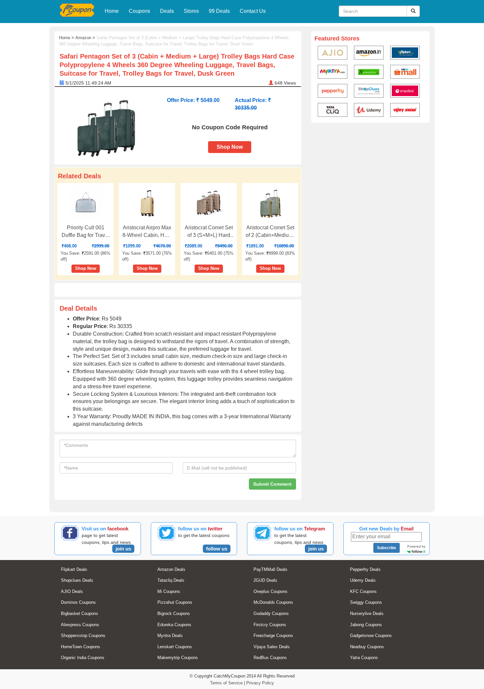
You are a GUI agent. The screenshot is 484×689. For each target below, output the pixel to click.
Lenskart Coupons (174, 646)
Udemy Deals (363, 580)
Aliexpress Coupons (80, 624)
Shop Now (230, 147)
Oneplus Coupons (270, 591)
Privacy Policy (260, 682)
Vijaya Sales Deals (272, 646)
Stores (191, 11)
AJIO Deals (72, 591)
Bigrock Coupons (173, 613)
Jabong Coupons (366, 624)
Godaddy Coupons (271, 613)
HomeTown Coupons (80, 646)
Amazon (83, 37)
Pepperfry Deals (365, 569)
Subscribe (386, 548)
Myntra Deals (170, 635)
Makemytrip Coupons (177, 657)
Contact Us (253, 11)
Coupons (139, 11)
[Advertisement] (370, 176)
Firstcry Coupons (270, 624)
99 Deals (219, 11)
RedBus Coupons (270, 657)
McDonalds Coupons (273, 602)
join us (123, 548)
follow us (216, 548)
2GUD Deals (265, 580)
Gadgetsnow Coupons (371, 635)
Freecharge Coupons (273, 635)
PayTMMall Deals (270, 569)
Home (112, 11)
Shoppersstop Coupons (83, 635)
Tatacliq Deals (170, 580)
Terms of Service (226, 682)
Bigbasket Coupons (79, 613)
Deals (167, 11)
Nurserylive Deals (367, 613)
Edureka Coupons (174, 624)
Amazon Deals (171, 569)
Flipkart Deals (74, 569)
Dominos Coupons (78, 602)
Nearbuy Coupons (367, 646)
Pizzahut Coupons (174, 602)
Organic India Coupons (82, 657)
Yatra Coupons (364, 657)
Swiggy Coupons (366, 602)
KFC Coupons (363, 591)
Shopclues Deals (77, 580)
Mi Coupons (168, 591)
